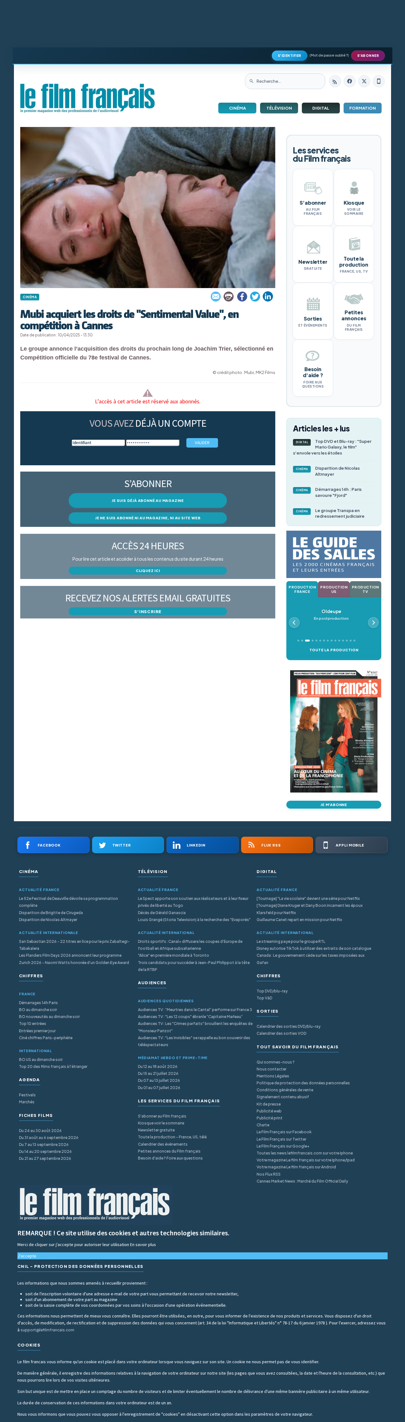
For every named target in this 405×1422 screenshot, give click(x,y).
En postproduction (331, 614)
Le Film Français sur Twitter (281, 1139)
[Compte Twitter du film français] (364, 81)
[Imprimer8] (229, 296)
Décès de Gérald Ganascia (162, 912)
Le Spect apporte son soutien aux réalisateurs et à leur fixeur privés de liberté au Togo (193, 902)
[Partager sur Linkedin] (268, 296)
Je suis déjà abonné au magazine (148, 500)
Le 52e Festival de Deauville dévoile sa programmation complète (68, 902)
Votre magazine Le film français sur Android (296, 1167)
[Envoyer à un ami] (216, 296)
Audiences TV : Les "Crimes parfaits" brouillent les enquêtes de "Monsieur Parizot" (195, 1027)
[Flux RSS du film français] (335, 81)
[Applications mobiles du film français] (379, 81)
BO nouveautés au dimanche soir (49, 1016)
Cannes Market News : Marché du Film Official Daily (302, 1181)
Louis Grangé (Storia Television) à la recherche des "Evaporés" (194, 919)
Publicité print (270, 1118)
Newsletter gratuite (156, 1130)
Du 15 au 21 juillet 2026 (158, 1073)
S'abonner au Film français (162, 1116)
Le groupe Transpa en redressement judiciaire (330, 513)
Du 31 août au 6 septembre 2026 (48, 1137)
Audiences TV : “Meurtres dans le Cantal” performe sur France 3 (195, 1009)
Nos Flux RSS (269, 1174)
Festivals (27, 1095)
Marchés (26, 1102)
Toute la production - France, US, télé (172, 1137)
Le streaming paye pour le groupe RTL (291, 941)
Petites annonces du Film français (169, 1151)
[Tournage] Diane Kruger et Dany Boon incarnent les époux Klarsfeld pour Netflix (310, 909)
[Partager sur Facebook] (242, 296)
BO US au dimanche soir (41, 1059)
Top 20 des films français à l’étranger (53, 1066)
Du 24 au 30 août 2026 (40, 1130)
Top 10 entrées (32, 1023)
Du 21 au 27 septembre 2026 (45, 1158)
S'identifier (289, 55)
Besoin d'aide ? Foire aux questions (170, 1158)
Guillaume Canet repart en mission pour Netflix (299, 919)
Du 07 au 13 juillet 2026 (159, 1080)
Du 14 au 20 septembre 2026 (45, 1151)
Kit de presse (269, 1104)
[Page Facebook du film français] (350, 81)
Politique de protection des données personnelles (303, 1083)
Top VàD (264, 998)
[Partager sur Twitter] (255, 296)
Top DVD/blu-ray (272, 991)
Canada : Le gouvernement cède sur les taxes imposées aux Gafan (310, 959)
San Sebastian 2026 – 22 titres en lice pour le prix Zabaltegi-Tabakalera (74, 945)
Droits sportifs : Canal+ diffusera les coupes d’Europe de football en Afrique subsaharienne (190, 945)
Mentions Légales (273, 1076)
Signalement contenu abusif (283, 1096)
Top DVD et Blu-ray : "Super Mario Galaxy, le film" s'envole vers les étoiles (332, 447)
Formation (362, 108)
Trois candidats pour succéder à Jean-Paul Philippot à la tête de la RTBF (194, 966)
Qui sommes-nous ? (276, 1062)
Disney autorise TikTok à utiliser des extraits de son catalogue (314, 948)
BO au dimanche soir (38, 1009)
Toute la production (333, 650)
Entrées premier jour (37, 1030)
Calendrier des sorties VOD (281, 1033)
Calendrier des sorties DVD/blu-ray (289, 1026)
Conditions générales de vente (285, 1090)
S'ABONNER (368, 55)
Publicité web (269, 1111)
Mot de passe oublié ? (329, 55)
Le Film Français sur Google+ (283, 1146)
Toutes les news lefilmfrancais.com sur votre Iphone (305, 1153)
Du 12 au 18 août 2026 (158, 1066)
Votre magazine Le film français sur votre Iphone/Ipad (306, 1160)
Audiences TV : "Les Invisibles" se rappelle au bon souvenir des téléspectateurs (194, 1041)
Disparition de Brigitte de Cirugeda (51, 912)
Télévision (279, 108)
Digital (320, 108)
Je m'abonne (334, 805)
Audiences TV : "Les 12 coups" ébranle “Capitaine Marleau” (190, 1016)
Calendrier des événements (163, 1144)
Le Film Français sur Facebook (284, 1132)
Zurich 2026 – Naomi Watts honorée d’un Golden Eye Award (74, 962)
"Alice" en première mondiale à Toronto (173, 955)
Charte (263, 1125)
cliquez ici (148, 571)
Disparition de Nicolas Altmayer (328, 471)
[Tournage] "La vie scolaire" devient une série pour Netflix (308, 898)
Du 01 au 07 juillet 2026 (159, 1087)
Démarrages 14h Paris (38, 1002)
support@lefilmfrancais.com (47, 1330)
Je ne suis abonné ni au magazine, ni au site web (147, 518)
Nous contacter (271, 1069)
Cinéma (237, 108)
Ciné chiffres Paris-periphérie (45, 1037)
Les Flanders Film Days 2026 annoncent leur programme (70, 955)
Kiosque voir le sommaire (161, 1123)
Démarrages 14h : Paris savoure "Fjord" (329, 492)
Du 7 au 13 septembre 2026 (44, 1144)
